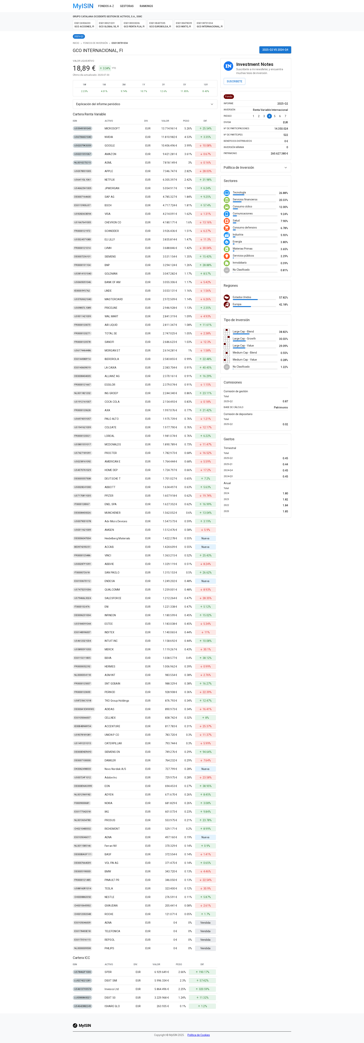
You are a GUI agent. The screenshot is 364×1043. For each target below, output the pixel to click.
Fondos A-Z (106, 6)
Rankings (146, 6)
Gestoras (127, 6)
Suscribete (234, 81)
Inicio (76, 43)
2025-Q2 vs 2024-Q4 (275, 49)
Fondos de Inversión (95, 43)
